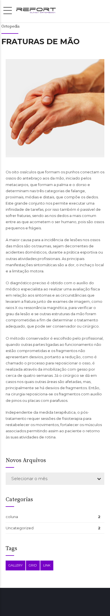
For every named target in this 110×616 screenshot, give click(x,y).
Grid (33, 565)
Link (46, 565)
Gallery (15, 565)
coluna (12, 516)
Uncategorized (20, 528)
